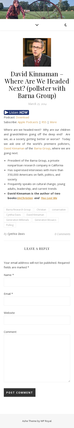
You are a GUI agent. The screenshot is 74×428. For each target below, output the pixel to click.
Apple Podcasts (28, 122)
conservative (59, 209)
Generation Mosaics (45, 220)
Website (9, 313)
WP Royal (46, 421)
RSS (44, 122)
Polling (9, 225)
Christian (41, 209)
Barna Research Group (18, 209)
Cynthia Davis (13, 214)
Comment (10, 332)
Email (8, 294)
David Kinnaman (14, 148)
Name (9, 275)
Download (22, 117)
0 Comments (62, 234)
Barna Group (42, 148)
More (53, 122)
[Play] (37, 112)
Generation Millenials (17, 220)
